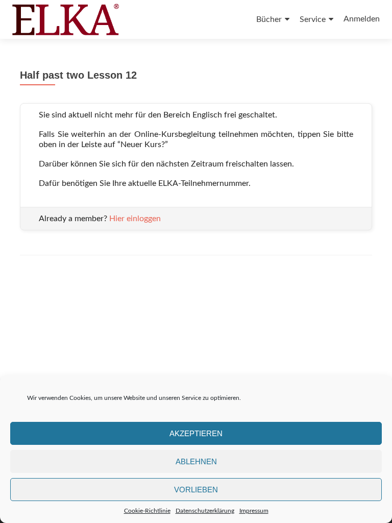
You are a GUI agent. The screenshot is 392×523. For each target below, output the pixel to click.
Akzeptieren (196, 433)
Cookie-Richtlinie (147, 511)
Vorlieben (196, 489)
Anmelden (362, 19)
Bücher (269, 19)
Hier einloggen (135, 219)
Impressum (253, 511)
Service (313, 19)
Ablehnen (196, 461)
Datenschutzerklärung (205, 511)
